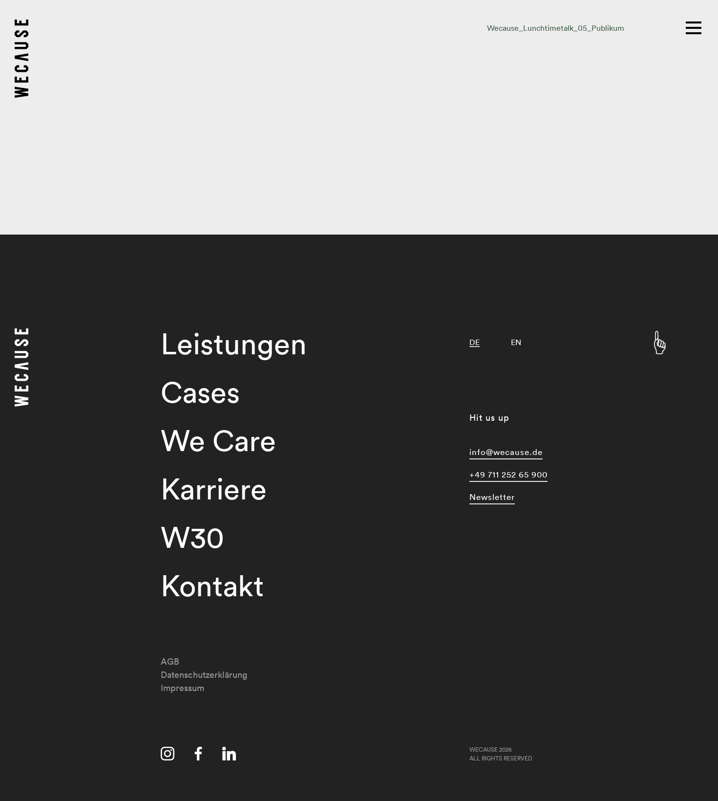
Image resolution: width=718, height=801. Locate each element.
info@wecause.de (506, 452)
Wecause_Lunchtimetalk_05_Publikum (555, 28)
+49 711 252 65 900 (508, 474)
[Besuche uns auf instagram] (167, 755)
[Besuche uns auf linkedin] (229, 755)
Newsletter (492, 497)
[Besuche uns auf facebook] (198, 755)
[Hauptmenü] (694, 27)
